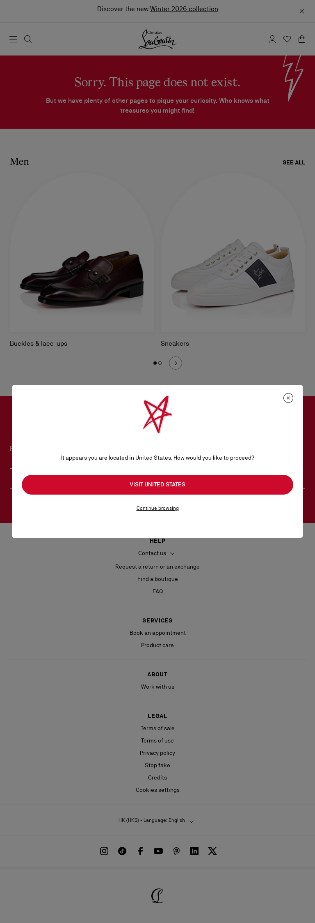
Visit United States (157, 484)
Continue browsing (158, 508)
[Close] (288, 398)
